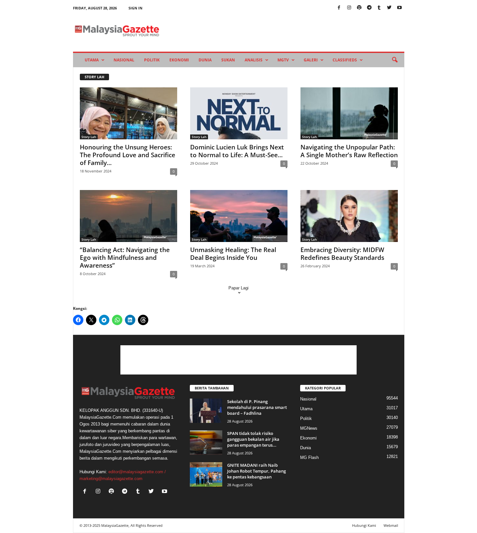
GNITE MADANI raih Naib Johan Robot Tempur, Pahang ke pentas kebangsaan (256, 471)
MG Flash (309, 457)
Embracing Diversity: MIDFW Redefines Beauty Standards (342, 254)
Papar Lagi (238, 288)
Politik (152, 60)
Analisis (254, 60)
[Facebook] (339, 8)
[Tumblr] (379, 8)
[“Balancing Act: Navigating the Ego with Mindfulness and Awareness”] (128, 216)
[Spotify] (359, 8)
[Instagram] (349, 8)
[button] (394, 60)
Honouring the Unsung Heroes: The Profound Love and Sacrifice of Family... (127, 155)
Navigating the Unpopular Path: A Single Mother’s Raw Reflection (349, 151)
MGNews (308, 428)
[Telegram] (369, 8)
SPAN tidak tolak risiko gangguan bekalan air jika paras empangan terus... (253, 439)
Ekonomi (179, 60)
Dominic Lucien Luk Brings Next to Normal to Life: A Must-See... (237, 151)
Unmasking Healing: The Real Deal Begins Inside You (233, 254)
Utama (92, 60)
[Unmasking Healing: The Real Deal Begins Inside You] (238, 216)
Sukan (228, 60)
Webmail (391, 525)
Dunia (205, 60)
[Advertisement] (238, 359)
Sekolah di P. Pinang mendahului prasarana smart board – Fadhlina (257, 407)
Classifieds (345, 60)
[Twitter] (389, 8)
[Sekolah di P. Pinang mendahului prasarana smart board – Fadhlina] (206, 411)
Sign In (135, 8)
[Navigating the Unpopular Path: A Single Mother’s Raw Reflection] (349, 113)
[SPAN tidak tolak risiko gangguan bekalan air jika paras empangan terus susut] (206, 442)
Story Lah (88, 136)
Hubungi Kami (364, 525)
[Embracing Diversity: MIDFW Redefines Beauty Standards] (349, 216)
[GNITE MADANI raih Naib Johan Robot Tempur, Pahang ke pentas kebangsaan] (206, 474)
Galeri (311, 60)
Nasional (124, 60)
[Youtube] (399, 8)
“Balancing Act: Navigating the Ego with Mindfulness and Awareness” (125, 258)
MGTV (283, 60)
